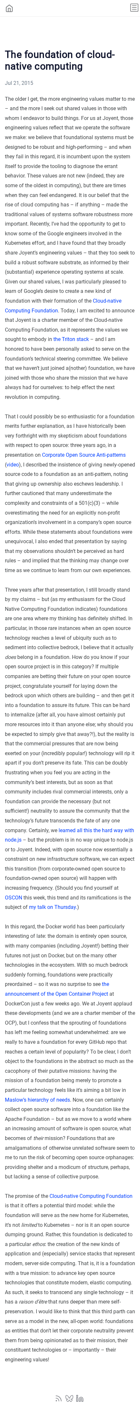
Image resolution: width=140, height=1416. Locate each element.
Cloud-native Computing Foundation (91, 1196)
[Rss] (59, 1400)
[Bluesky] (70, 1400)
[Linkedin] (80, 1400)
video (13, 465)
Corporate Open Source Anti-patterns (84, 455)
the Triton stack (71, 339)
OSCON (13, 898)
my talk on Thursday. (53, 907)
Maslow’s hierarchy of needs (37, 1100)
